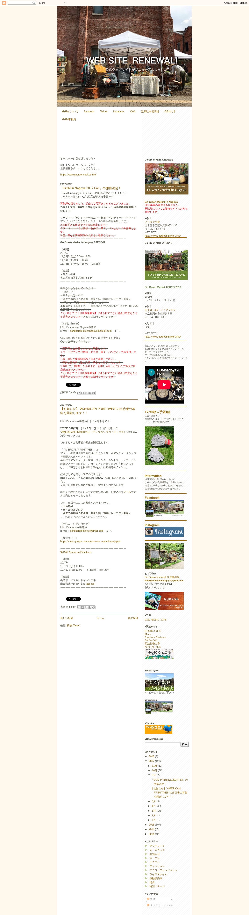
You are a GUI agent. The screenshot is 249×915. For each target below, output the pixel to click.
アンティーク (157, 846)
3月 (154, 810)
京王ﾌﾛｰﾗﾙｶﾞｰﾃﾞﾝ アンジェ (160, 310)
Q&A (133, 111)
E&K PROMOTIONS (156, 619)
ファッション (157, 866)
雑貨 (152, 882)
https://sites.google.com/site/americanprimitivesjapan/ (90, 541)
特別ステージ (157, 886)
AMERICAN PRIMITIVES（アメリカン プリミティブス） (93, 432)
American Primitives (155, 637)
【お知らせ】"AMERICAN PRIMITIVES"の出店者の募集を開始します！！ (169, 792)
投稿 (152, 899)
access (90, 583)
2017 (152, 761)
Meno (148, 634)
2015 (152, 829)
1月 (154, 820)
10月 (155, 770)
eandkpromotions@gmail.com (86, 530)
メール (82, 302)
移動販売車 (156, 878)
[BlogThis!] (82, 393)
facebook (89, 111)
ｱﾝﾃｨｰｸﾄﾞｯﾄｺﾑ (153, 646)
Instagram (118, 111)
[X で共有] (86, 393)
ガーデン (155, 858)
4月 (154, 806)
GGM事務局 (69, 119)
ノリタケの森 (152, 222)
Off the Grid (151, 640)
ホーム (100, 618)
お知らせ (155, 854)
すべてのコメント (159, 905)
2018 (152, 756)
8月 (154, 775)
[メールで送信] (79, 393)
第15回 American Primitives (76, 552)
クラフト (155, 862)
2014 (152, 834)
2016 (152, 824)
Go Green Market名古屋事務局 (162, 577)
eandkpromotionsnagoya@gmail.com (91, 330)
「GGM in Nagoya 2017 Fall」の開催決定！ (90, 188)
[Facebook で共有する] (90, 393)
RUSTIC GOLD (153, 630)
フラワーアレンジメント (163, 870)
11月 (155, 765)
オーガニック (157, 850)
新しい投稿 (66, 618)
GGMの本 (170, 111)
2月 (154, 815)
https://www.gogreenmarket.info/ (78, 174)
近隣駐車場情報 (150, 111)
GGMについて (70, 111)
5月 (154, 801)
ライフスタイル (158, 874)
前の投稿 (133, 618)
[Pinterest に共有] (94, 393)
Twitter (103, 111)
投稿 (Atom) (73, 625)
